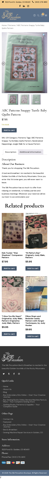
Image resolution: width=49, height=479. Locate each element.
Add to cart (9, 130)
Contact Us (8, 419)
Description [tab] (10, 152)
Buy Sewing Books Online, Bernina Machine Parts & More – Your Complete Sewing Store (25, 401)
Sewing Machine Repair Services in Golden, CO (23, 432)
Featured (7, 422)
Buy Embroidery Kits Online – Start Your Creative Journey (24, 396)
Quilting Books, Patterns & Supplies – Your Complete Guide (21, 405)
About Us (7, 389)
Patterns (11, 25)
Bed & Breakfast (10, 429)
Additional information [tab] (30, 152)
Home (4, 25)
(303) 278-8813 (40, 2)
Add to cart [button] (9, 268)
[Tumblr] (9, 374)
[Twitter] (4, 374)
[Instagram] (19, 374)
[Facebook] (14, 374)
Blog (5, 392)
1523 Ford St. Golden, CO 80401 (17, 2)
